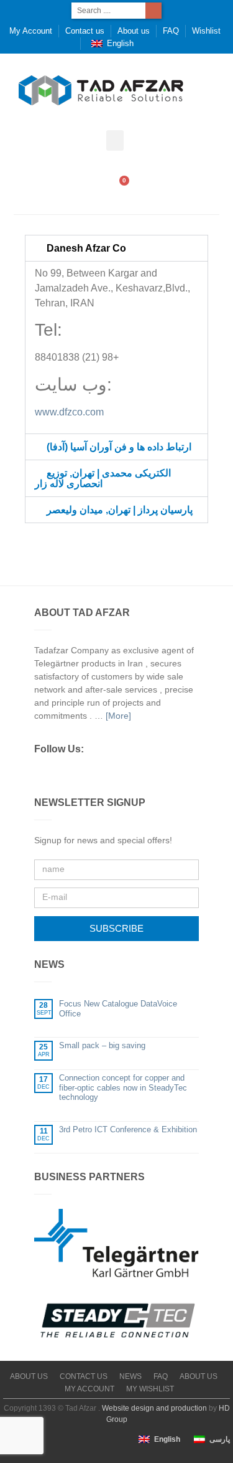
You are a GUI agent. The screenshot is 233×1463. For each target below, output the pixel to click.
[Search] (153, 10)
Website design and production (154, 1408)
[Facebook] (40, 773)
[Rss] (105, 773)
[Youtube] (149, 773)
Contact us (84, 31)
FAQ (171, 31)
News (130, 1376)
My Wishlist (150, 1389)
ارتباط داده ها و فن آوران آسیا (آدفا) (119, 447)
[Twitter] (62, 773)
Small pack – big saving (102, 1045)
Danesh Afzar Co (86, 248)
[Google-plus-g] (84, 773)
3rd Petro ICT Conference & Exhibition (128, 1129)
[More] (118, 716)
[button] (115, 140)
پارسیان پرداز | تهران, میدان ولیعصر (120, 509)
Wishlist (206, 31)
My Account (30, 31)
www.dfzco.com (69, 412)
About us (133, 31)
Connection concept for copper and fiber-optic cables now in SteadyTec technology (123, 1087)
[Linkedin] (127, 773)
